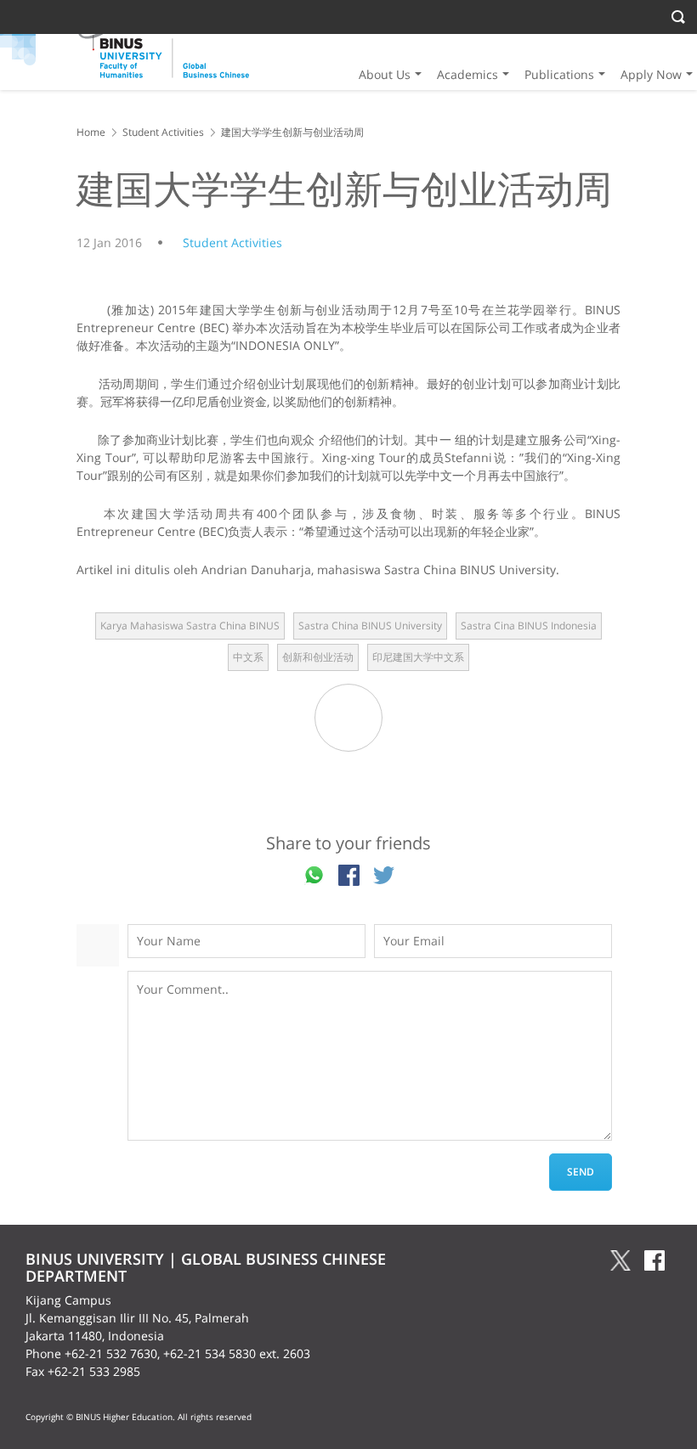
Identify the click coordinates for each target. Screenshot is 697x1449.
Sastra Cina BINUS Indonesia (529, 625)
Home (90, 132)
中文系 (248, 657)
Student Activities (163, 132)
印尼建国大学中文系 (418, 657)
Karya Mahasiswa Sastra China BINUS (190, 625)
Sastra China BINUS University (370, 625)
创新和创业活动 (318, 657)
